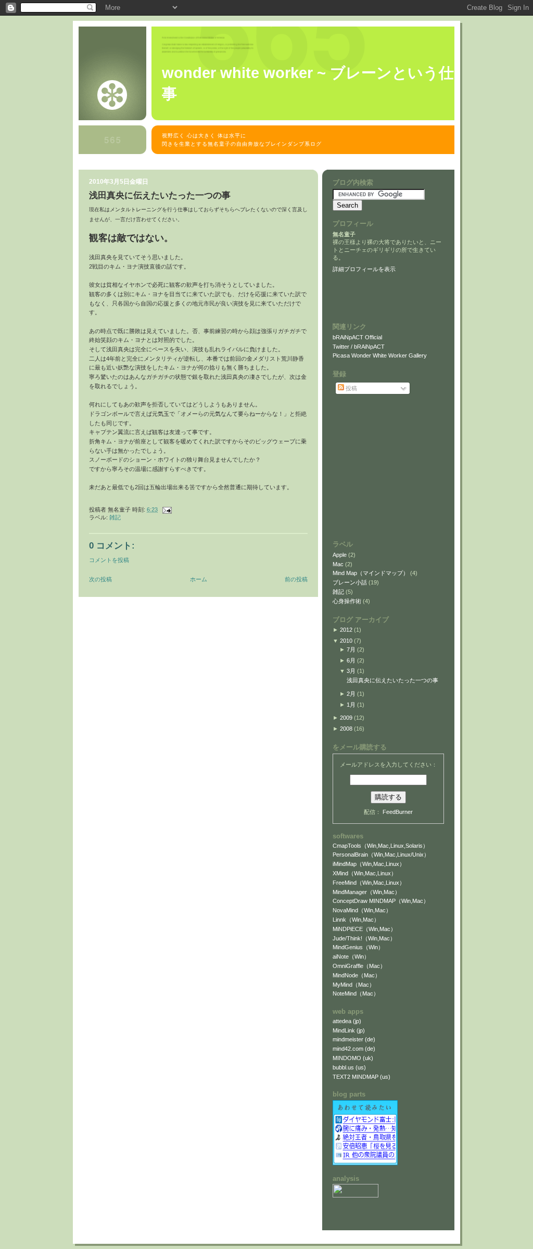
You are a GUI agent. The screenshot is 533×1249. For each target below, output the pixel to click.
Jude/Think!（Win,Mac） (364, 938)
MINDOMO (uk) (353, 1058)
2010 (346, 641)
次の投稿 (100, 579)
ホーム (198, 579)
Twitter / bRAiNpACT (359, 346)
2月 (351, 694)
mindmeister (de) (354, 1039)
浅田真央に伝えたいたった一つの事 (160, 195)
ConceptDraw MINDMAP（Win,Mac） (381, 901)
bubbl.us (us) (349, 1067)
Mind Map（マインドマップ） (371, 573)
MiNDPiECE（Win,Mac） (364, 929)
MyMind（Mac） (354, 985)
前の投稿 (296, 579)
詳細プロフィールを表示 (364, 269)
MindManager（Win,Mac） (366, 892)
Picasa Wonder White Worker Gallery (380, 355)
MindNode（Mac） (356, 975)
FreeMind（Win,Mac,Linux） (369, 883)
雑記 (115, 517)
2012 (346, 630)
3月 (351, 671)
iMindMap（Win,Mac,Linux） (369, 864)
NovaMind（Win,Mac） (362, 910)
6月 (351, 660)
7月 (351, 649)
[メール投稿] (165, 509)
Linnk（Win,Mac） (356, 919)
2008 (346, 728)
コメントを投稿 (109, 560)
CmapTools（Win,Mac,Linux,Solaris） (380, 846)
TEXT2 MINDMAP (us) (361, 1077)
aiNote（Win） (351, 956)
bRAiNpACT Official (357, 337)
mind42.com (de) (354, 1049)
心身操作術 (348, 601)
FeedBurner (398, 812)
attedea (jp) (347, 1021)
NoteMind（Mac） (356, 993)
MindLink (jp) (349, 1030)
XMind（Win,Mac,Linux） (365, 873)
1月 (351, 705)
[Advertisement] (268, 164)
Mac (339, 564)
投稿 (350, 388)
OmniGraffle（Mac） (359, 966)
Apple (340, 555)
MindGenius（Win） (358, 947)
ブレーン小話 (351, 582)
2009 (346, 718)
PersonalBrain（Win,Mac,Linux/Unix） (381, 854)
